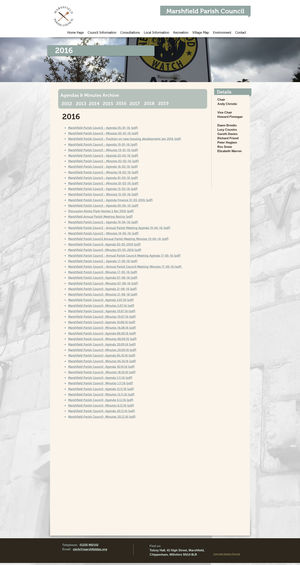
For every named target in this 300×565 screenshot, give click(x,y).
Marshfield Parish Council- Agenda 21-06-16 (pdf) (102, 289)
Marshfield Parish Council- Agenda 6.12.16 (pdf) (100, 400)
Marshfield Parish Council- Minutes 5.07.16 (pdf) (101, 305)
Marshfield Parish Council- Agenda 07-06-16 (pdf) (102, 277)
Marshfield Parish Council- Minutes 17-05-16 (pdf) (102, 272)
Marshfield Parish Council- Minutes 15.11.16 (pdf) (101, 394)
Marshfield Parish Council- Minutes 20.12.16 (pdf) (102, 417)
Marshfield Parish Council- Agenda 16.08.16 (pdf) (101, 322)
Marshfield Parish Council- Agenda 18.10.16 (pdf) (101, 366)
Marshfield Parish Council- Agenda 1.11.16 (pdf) (100, 378)
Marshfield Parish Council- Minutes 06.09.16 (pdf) (102, 339)
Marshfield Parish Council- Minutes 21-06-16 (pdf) (102, 294)
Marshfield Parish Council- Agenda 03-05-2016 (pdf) (104, 244)
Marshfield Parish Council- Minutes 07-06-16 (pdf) (103, 283)
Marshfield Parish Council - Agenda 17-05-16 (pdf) (102, 261)
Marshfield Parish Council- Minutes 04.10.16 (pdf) (102, 361)
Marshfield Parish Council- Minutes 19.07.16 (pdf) (102, 316)
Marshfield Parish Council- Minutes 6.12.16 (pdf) (101, 405)
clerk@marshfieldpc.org (90, 549)
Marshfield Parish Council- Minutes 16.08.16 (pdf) (102, 327)
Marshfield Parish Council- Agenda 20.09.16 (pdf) (102, 344)
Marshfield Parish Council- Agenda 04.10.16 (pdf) (101, 355)
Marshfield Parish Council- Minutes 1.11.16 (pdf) (100, 383)
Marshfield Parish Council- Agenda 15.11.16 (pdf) (101, 389)
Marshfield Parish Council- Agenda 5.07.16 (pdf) (101, 300)
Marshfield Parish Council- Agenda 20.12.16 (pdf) (101, 411)
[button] (102, 32)
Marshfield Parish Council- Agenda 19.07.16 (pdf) (101, 311)
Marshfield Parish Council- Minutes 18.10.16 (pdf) (102, 372)
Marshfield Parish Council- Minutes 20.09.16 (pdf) (102, 350)
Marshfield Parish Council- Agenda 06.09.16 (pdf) (102, 333)
